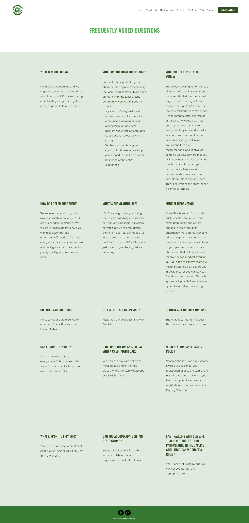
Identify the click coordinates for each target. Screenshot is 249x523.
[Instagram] (128, 513)
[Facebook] (121, 513)
